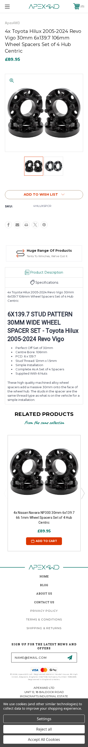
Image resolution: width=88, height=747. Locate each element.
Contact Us (44, 602)
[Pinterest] (44, 224)
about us (44, 593)
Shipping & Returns (44, 628)
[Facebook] (8, 224)
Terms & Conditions (44, 619)
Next (82, 493)
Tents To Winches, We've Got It (47, 256)
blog (44, 585)
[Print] (26, 224)
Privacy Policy (44, 610)
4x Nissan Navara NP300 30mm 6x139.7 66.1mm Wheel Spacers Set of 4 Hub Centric (44, 517)
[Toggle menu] (13, 6)
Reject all (44, 729)
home (44, 576)
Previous (5, 493)
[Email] (17, 224)
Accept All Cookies (44, 739)
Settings (44, 718)
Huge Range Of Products (49, 250)
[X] (35, 224)
